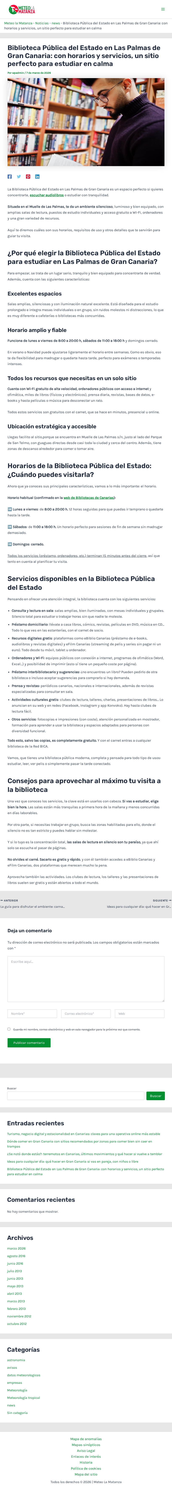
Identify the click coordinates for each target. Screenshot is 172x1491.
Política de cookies (86, 1468)
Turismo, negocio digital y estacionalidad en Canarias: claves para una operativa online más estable (83, 1134)
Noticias (42, 23)
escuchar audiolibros (47, 195)
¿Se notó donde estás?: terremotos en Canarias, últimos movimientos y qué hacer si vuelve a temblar (84, 1154)
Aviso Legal (86, 1450)
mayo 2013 (15, 1286)
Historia (86, 1462)
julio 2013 (14, 1271)
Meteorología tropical (23, 1398)
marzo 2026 (16, 1248)
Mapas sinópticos (86, 1445)
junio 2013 (15, 1279)
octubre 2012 (17, 1324)
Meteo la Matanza (18, 23)
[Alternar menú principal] (163, 9)
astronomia (16, 1360)
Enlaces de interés (86, 1456)
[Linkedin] (37, 176)
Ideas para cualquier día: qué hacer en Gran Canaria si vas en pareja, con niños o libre (72, 1161)
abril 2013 (14, 1294)
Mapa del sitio (86, 1474)
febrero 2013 (16, 1309)
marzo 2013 (16, 1301)
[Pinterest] (28, 176)
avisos (12, 1368)
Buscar (11, 1088)
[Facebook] (10, 176)
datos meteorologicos (23, 1375)
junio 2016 (15, 1263)
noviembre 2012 (19, 1316)
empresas (14, 1383)
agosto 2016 (16, 1256)
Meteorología (17, 1390)
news (56, 23)
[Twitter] (19, 176)
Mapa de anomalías (86, 1439)
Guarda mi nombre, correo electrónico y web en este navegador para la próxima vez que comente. (76, 1029)
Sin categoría (17, 1413)
